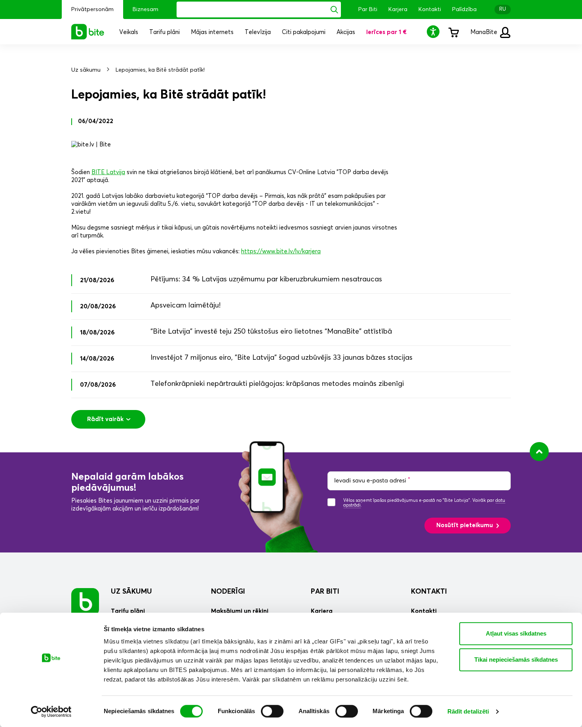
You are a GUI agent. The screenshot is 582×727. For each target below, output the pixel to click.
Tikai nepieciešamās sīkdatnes (516, 659)
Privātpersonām (92, 9)
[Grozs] (453, 31)
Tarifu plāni (128, 611)
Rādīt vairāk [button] (105, 419)
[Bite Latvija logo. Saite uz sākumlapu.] (88, 32)
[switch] (272, 711)
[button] (434, 31)
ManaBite (484, 32)
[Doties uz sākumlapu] (85, 602)
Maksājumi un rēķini (239, 611)
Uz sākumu (86, 70)
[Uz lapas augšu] (539, 451)
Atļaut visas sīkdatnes (516, 633)
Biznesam (145, 9)
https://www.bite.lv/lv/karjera (281, 251)
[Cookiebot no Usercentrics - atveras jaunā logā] (51, 712)
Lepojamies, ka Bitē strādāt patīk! (160, 70)
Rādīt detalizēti (468, 711)
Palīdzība (464, 9)
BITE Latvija (108, 172)
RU (502, 9)
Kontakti (429, 9)
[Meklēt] (334, 9)
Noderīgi (228, 591)
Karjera (397, 9)
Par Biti (367, 9)
